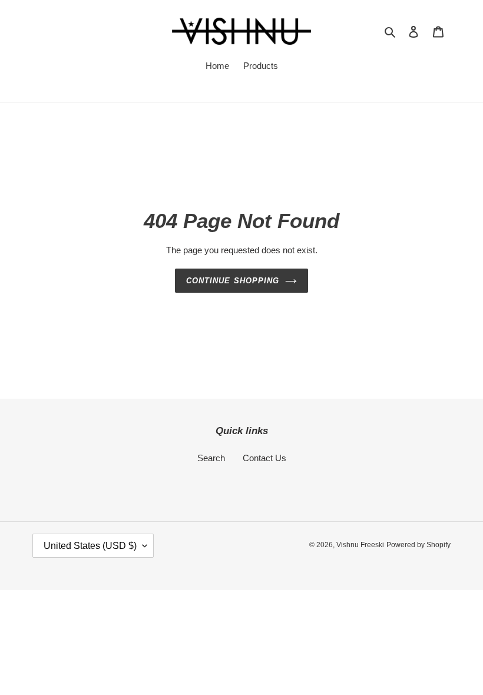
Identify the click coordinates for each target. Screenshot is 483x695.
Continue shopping (232, 280)
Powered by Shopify (418, 545)
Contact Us (264, 458)
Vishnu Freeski (360, 545)
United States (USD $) (90, 546)
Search (211, 458)
